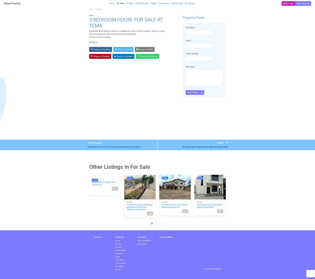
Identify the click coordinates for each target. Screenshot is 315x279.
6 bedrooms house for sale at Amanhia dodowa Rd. (174, 206)
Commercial (164, 3)
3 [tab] (159, 223)
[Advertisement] (157, 117)
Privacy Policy (142, 244)
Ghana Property (12, 3)
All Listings (189, 3)
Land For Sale (177, 3)
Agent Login (288, 3)
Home (112, 3)
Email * (189, 40)
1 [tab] (152, 223)
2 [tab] (155, 223)
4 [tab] (163, 223)
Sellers (154, 3)
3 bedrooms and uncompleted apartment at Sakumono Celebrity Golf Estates (139, 207)
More (115, 189)
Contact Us (119, 253)
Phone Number (192, 54)
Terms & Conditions (144, 241)
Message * (190, 67)
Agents (117, 269)
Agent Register (303, 3)
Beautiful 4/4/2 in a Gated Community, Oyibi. (114, 146)
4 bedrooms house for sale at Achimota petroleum (209, 206)
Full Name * (191, 27)
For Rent (129, 3)
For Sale (121, 3)
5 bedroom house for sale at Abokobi (205, 146)
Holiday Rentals (142, 3)
